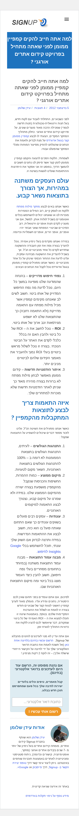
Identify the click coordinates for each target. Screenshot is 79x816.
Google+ (22, 767)
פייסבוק (37, 767)
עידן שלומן (24, 108)
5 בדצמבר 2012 (59, 108)
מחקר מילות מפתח (28, 206)
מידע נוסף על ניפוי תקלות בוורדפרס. (47, 795)
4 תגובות (39, 108)
